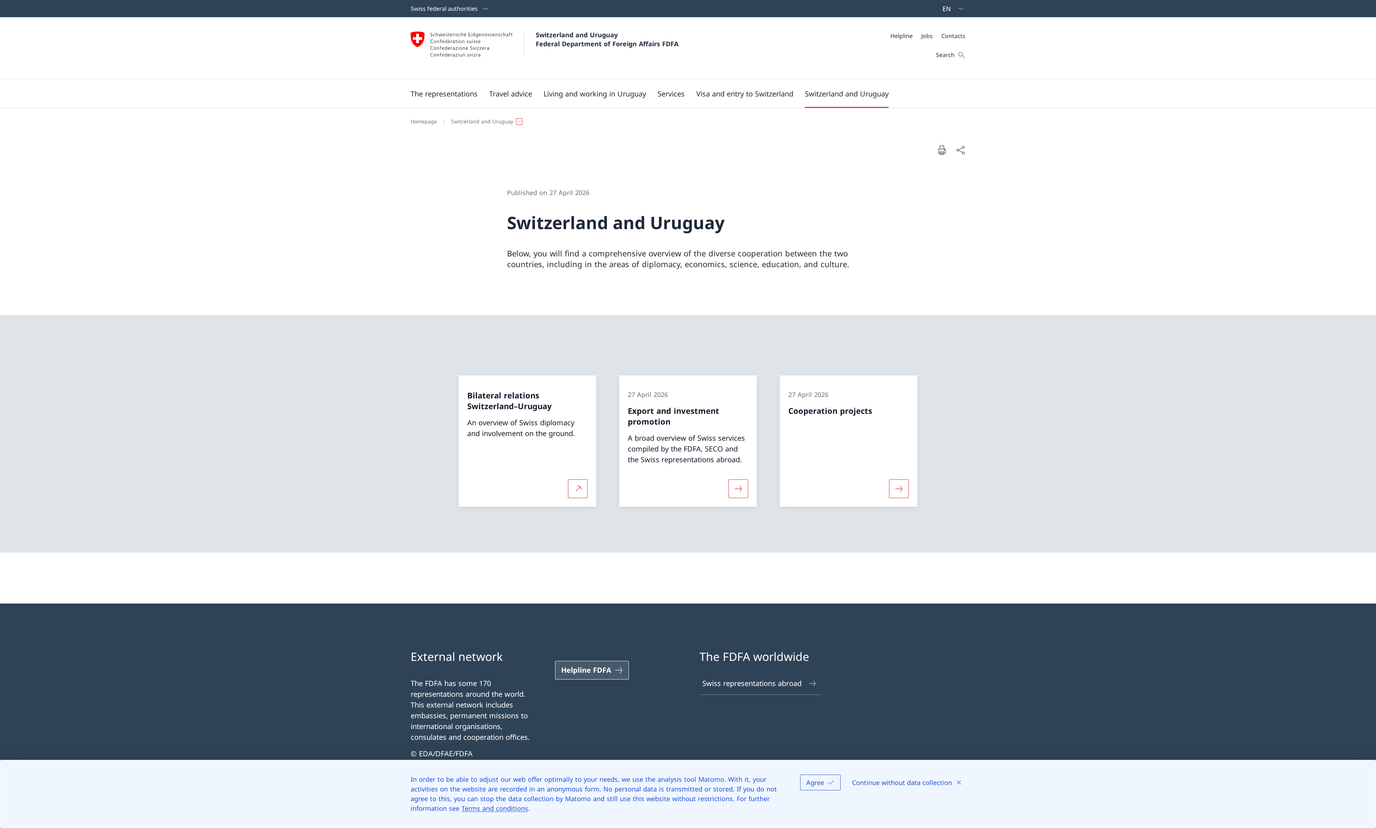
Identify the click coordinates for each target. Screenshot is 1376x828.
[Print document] (941, 150)
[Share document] (960, 150)
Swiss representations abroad (752, 683)
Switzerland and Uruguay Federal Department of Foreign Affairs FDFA (607, 39)
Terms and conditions (495, 808)
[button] (444, 93)
